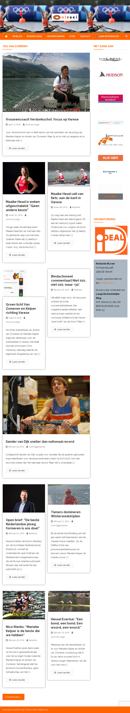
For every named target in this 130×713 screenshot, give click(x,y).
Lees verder (18, 148)
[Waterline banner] (110, 122)
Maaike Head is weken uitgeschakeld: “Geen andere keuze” (23, 206)
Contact (85, 36)
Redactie (76, 207)
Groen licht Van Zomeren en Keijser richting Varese (21, 309)
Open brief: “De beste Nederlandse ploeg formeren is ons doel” (23, 524)
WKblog (17, 36)
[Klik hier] (110, 196)
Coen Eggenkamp (37, 446)
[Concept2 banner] (110, 172)
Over (72, 36)
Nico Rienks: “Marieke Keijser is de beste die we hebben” (23, 631)
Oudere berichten (15, 697)
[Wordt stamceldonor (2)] (110, 99)
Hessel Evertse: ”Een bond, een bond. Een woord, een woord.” (67, 623)
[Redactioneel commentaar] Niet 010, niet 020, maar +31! (68, 280)
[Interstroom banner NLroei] (110, 140)
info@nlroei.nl (108, 283)
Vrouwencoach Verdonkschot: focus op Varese (42, 119)
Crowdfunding (56, 36)
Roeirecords (34, 36)
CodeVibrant (54, 710)
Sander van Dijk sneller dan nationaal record (40, 441)
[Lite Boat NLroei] (110, 59)
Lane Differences (108, 36)
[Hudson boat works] (110, 74)
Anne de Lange (32, 124)
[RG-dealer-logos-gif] (110, 158)
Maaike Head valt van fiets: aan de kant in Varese (67, 198)
